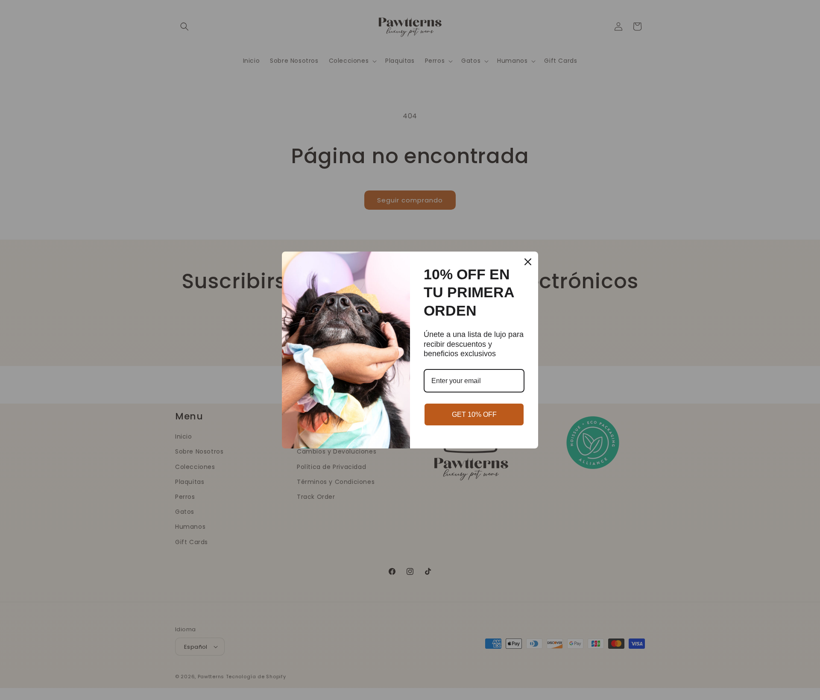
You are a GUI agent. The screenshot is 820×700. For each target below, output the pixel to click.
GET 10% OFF (474, 414)
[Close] (528, 262)
